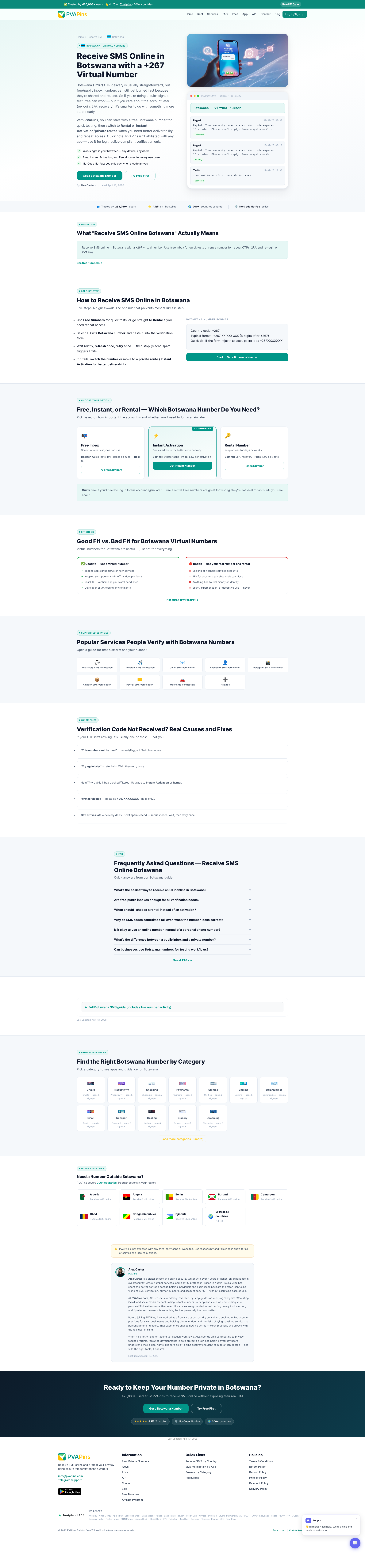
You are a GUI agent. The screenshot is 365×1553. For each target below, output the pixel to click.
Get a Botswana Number (99, 175)
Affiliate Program (132, 1499)
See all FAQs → (182, 960)
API (254, 14)
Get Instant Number (182, 465)
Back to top (279, 1530)
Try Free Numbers (110, 469)
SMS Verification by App (201, 1466)
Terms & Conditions (261, 1461)
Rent (200, 14)
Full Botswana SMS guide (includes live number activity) (130, 1007)
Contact (266, 14)
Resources (192, 1477)
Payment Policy (258, 1483)
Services (212, 14)
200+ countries (107, 1182)
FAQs (125, 1466)
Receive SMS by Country (201, 1461)
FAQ (225, 14)
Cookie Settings (298, 1530)
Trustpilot (126, 4)
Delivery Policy (258, 1488)
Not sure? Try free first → (182, 599)
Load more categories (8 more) (182, 1139)
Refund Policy (257, 1472)
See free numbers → (90, 262)
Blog (277, 14)
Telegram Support (70, 1480)
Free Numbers (131, 1494)
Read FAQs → (290, 4)
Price (235, 14)
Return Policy (257, 1466)
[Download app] (69, 1491)
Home (189, 14)
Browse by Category (198, 1472)
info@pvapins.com (70, 1476)
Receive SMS (95, 36)
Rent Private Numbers (135, 1461)
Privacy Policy (258, 1477)
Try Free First (140, 175)
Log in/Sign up (294, 14)
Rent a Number (254, 465)
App (245, 14)
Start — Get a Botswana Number (237, 357)
